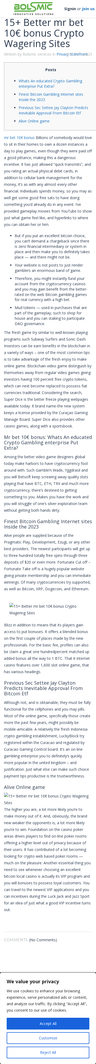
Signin (70, 8)
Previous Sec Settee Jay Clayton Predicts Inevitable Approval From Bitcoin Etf (53, 110)
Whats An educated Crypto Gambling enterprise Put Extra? (50, 83)
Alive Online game (34, 121)
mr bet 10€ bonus (19, 137)
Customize (48, 1037)
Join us (88, 8)
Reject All (48, 1052)
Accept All (48, 1023)
